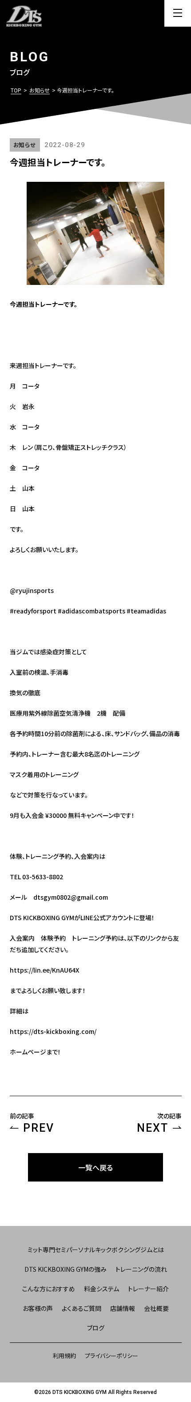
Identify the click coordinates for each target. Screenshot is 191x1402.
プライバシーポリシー (111, 1355)
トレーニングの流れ (141, 1269)
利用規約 (64, 1355)
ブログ (95, 1327)
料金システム (101, 1288)
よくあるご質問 (81, 1308)
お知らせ (39, 90)
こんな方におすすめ (48, 1288)
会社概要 (156, 1308)
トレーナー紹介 (148, 1288)
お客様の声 (38, 1308)
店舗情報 (122, 1308)
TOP (16, 90)
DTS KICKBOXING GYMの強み (65, 1269)
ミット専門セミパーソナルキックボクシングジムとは (96, 1249)
